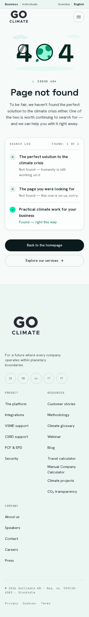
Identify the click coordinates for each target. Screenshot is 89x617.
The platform (15, 403)
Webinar (54, 436)
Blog (51, 447)
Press (9, 560)
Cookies (29, 603)
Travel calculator (61, 458)
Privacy (11, 603)
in (36, 378)
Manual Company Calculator (61, 469)
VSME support (16, 425)
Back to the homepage (44, 245)
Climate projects (60, 480)
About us (12, 516)
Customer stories (61, 403)
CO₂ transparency (62, 491)
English (79, 4)
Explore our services (45, 260)
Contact (11, 538)
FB (23, 378)
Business (11, 4)
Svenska (64, 4)
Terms (45, 603)
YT (61, 378)
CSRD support (16, 436)
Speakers (12, 527)
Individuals (30, 4)
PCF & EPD (13, 447)
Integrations (14, 414)
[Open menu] (78, 16)
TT (48, 378)
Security (11, 458)
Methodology (58, 414)
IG (10, 378)
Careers (11, 549)
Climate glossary (61, 425)
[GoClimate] (19, 16)
